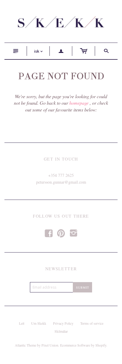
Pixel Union (49, 345)
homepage (79, 103)
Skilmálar (61, 331)
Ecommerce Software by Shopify (83, 345)
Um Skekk (38, 323)
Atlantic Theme (25, 345)
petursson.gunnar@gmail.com (61, 182)
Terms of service (91, 323)
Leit (21, 323)
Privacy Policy (63, 323)
